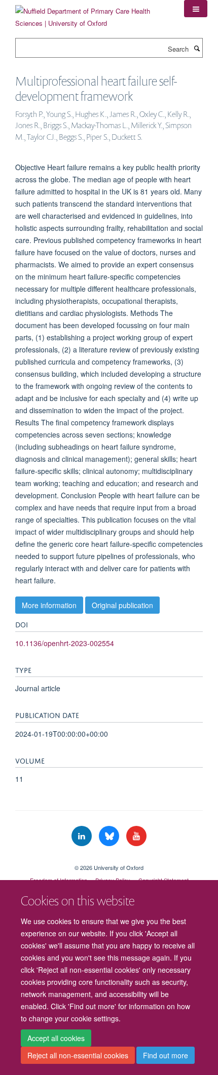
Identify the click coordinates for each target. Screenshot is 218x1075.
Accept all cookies (56, 1038)
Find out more (165, 1055)
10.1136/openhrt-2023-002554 (64, 643)
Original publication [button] (122, 605)
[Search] (196, 48)
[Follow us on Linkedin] (82, 836)
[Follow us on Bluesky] (110, 836)
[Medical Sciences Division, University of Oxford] (109, 858)
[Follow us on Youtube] (136, 836)
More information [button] (49, 605)
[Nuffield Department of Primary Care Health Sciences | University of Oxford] (92, 13)
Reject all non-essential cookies (77, 1055)
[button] (195, 8)
